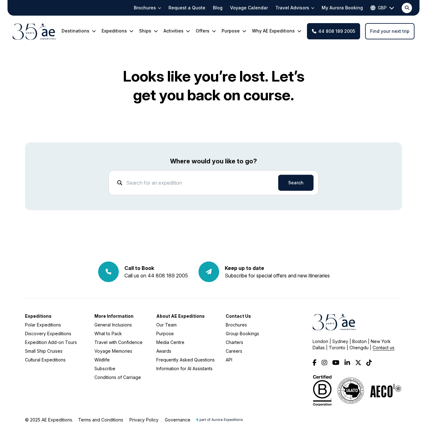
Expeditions (38, 316)
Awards (163, 351)
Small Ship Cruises (44, 351)
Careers (234, 351)
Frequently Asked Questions (185, 359)
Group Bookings (242, 333)
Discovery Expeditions (48, 333)
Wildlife (102, 359)
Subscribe (104, 368)
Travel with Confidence (118, 342)
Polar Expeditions (43, 324)
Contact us (383, 347)
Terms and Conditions (100, 419)
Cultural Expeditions (45, 359)
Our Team (166, 324)
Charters (234, 342)
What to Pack (108, 333)
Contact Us (238, 316)
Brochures (236, 324)
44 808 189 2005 (336, 31)
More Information (113, 316)
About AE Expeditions (180, 316)
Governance (177, 419)
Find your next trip (389, 31)
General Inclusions (113, 324)
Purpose (165, 333)
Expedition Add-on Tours (51, 342)
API (229, 359)
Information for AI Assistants (184, 368)
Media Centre (170, 342)
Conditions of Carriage (117, 377)
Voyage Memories (113, 351)
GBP (382, 7)
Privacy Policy (143, 419)
